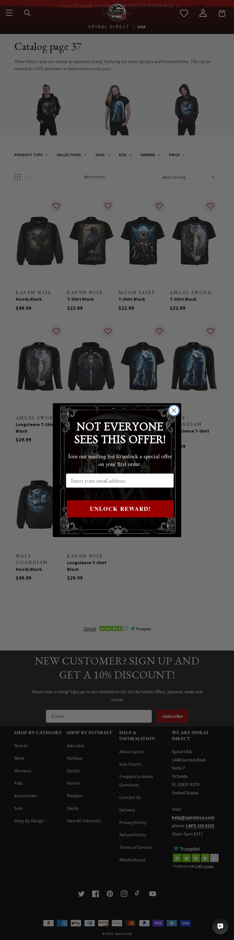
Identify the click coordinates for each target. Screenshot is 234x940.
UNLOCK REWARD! (120, 509)
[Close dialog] (174, 410)
